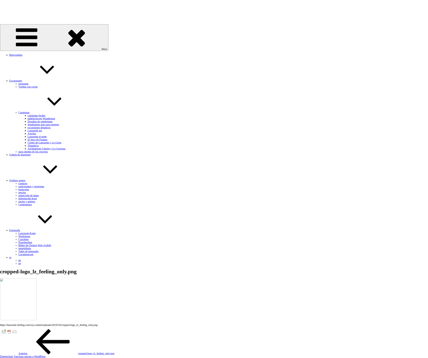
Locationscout (25, 254)
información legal (27, 198)
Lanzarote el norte (37, 136)
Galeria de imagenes (20, 154)
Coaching (23, 239)
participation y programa (31, 186)
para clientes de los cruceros (33, 151)
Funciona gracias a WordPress (29, 356)
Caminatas (23, 112)
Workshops (24, 236)
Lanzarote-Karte (27, 233)
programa (23, 83)
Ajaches (32, 133)
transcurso (23, 189)
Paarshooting (25, 242)
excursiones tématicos (39, 127)
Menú (104, 49)
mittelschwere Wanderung (41, 118)
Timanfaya (33, 145)
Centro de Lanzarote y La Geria (44, 142)
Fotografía (14, 230)
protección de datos (28, 195)
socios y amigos (26, 201)
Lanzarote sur (35, 130)
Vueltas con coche (28, 86)
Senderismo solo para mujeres (43, 124)
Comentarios (25, 204)
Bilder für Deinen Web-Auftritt (34, 245)
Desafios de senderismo (40, 121)
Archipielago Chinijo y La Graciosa (46, 148)
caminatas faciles (36, 115)
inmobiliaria (24, 248)
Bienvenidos (15, 55)
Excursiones (15, 80)
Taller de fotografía (28, 251)
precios (22, 192)
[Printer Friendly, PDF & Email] (9, 331)
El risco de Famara (37, 139)
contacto (22, 183)
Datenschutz (6, 356)
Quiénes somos (17, 180)
